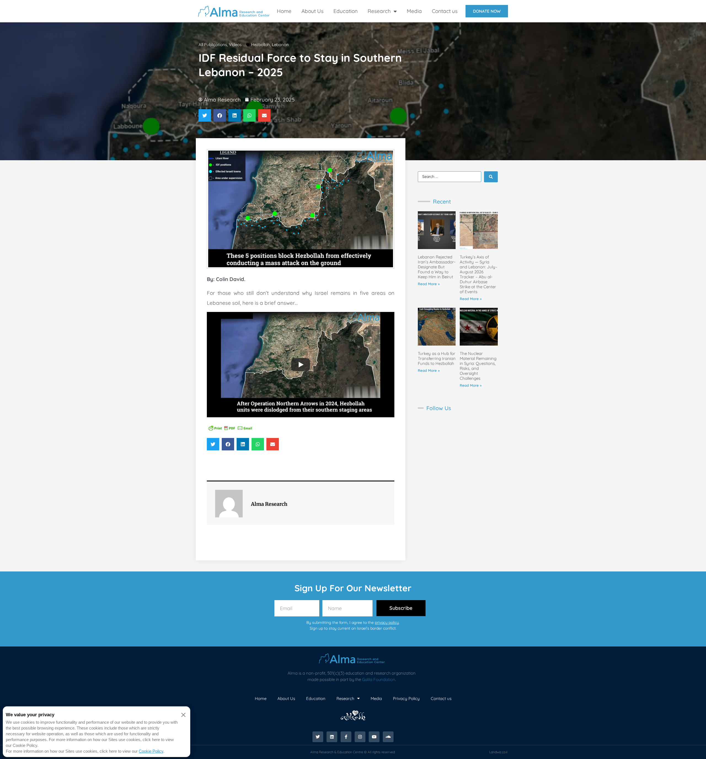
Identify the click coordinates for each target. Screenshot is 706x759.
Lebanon (280, 44)
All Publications (213, 44)
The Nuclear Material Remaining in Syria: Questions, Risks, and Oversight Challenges (478, 366)
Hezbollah (260, 44)
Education (345, 11)
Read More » (429, 284)
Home (284, 11)
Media (414, 11)
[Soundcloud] (388, 736)
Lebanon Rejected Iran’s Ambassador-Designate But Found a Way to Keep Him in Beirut (437, 266)
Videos (235, 44)
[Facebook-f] (346, 736)
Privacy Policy (406, 698)
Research (379, 11)
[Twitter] (317, 736)
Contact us (445, 11)
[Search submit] (491, 176)
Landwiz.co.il (498, 752)
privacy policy (387, 622)
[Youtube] (374, 736)
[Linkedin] (332, 736)
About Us (312, 11)
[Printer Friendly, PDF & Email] (230, 427)
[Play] (300, 364)
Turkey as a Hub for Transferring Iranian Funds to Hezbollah (437, 358)
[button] (205, 115)
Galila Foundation (378, 679)
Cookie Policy (151, 751)
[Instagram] (360, 736)
